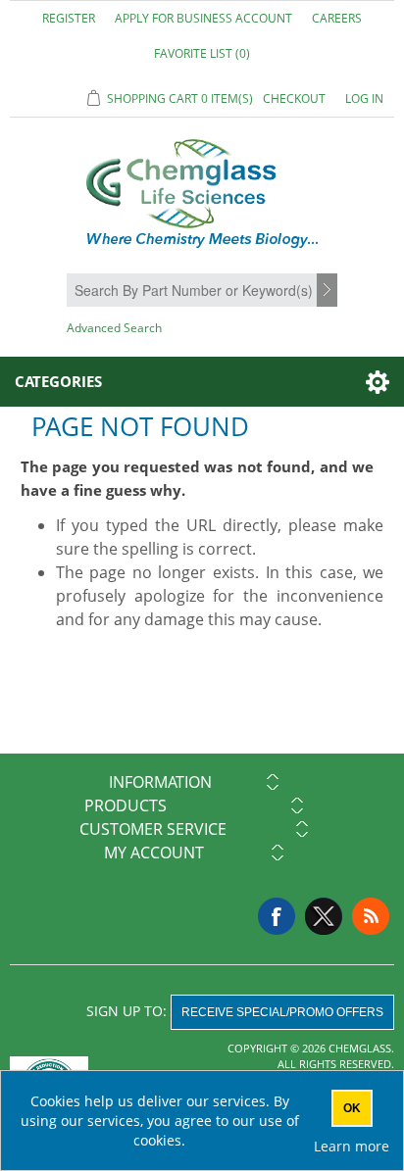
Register (68, 18)
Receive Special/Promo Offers (282, 1012)
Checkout (294, 98)
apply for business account (203, 18)
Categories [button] (58, 381)
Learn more (351, 1146)
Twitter (323, 916)
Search (329, 291)
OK (352, 1108)
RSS (370, 916)
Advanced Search (114, 327)
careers (337, 18)
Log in (364, 98)
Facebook (276, 916)
